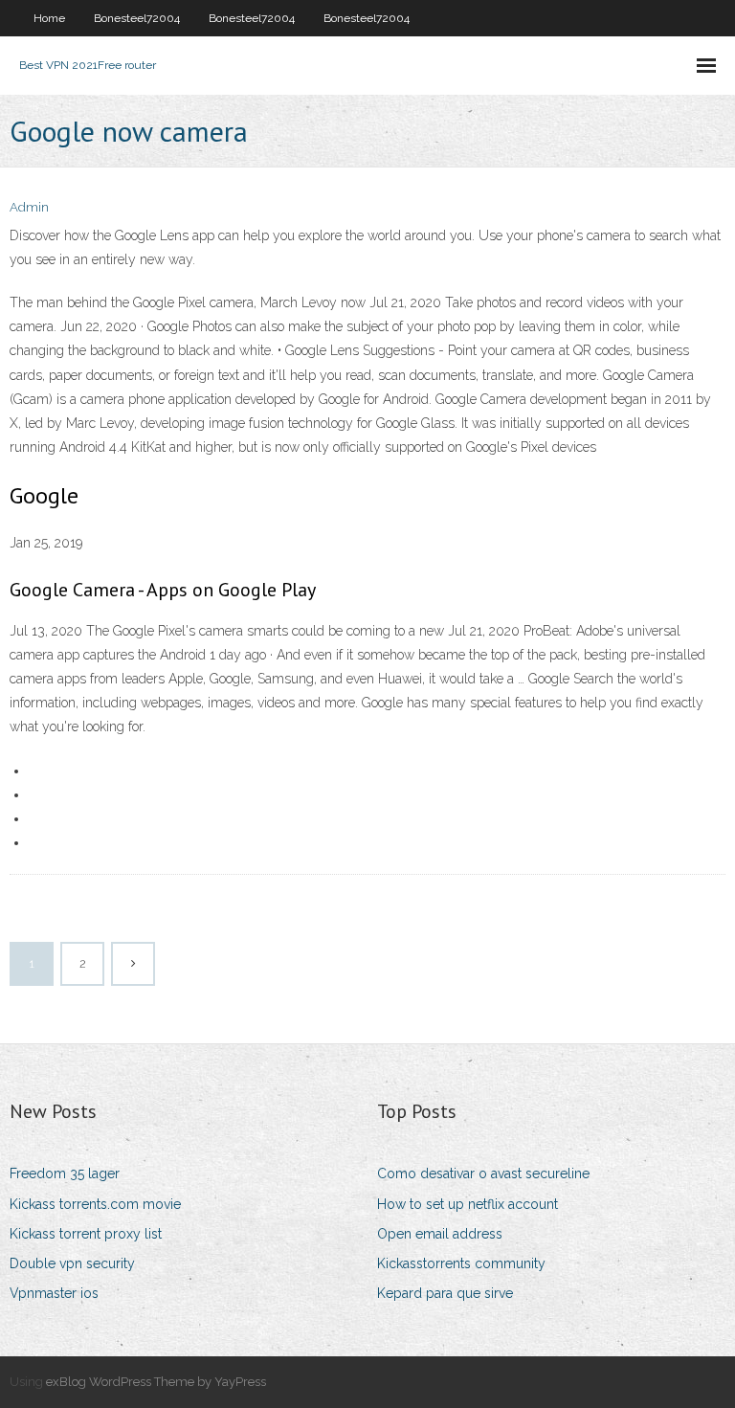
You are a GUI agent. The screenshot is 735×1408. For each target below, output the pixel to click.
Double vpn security (72, 1263)
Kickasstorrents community (461, 1263)
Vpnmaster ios (54, 1293)
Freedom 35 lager (65, 1173)
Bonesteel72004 (137, 18)
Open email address (439, 1233)
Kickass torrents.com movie (95, 1204)
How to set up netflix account (467, 1204)
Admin (29, 207)
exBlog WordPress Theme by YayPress (156, 1381)
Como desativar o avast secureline (483, 1173)
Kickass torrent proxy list (86, 1233)
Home (49, 18)
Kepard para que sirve (445, 1293)
